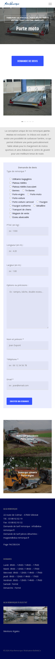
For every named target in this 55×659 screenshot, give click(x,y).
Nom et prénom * (15, 339)
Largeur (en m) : (14, 265)
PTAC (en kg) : (13, 225)
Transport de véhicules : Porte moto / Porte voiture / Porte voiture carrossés (27, 19)
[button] (50, 3)
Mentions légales (11, 631)
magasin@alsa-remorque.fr (16, 537)
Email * (10, 379)
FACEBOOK (14, 544)
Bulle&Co (37, 650)
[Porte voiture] (27, 438)
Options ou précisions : (17, 285)
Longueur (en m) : (15, 245)
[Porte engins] (27, 475)
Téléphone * (12, 359)
